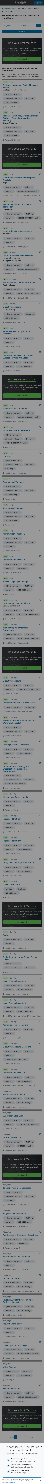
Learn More (12, 1482)
